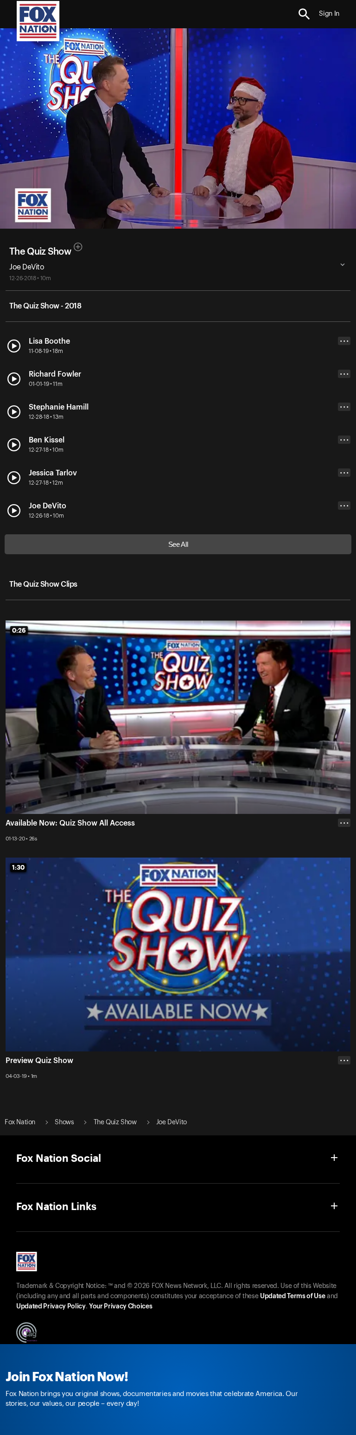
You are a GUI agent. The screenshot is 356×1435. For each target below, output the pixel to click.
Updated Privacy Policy (51, 1306)
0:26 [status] (19, 630)
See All (178, 544)
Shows (64, 1122)
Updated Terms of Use (292, 1296)
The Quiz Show (40, 251)
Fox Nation (20, 1122)
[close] (344, 1097)
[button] (304, 14)
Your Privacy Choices (120, 1306)
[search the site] (304, 14)
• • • (344, 341)
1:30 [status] (18, 867)
